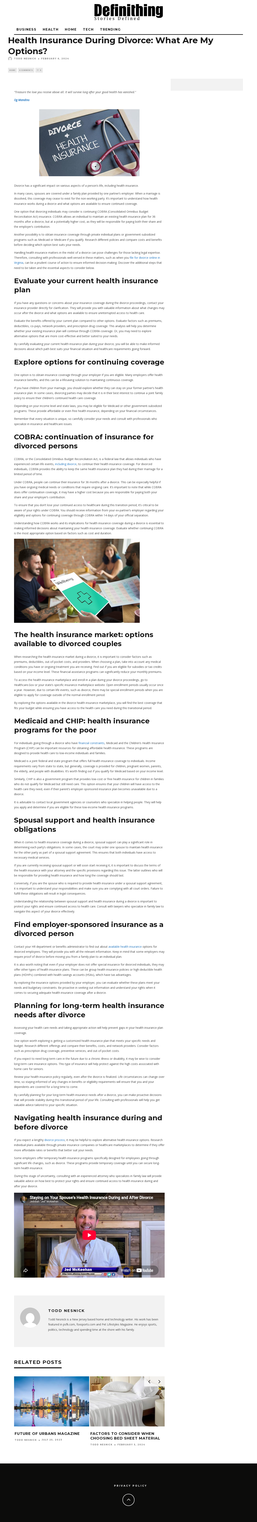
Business (26, 29)
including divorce (65, 464)
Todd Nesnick (25, 58)
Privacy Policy (130, 1485)
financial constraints (91, 743)
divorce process (54, 1140)
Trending (110, 29)
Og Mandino (22, 100)
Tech (88, 29)
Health (51, 29)
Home (71, 29)
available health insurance (125, 946)
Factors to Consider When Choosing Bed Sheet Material (125, 1436)
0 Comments (26, 70)
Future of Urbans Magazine (47, 1433)
